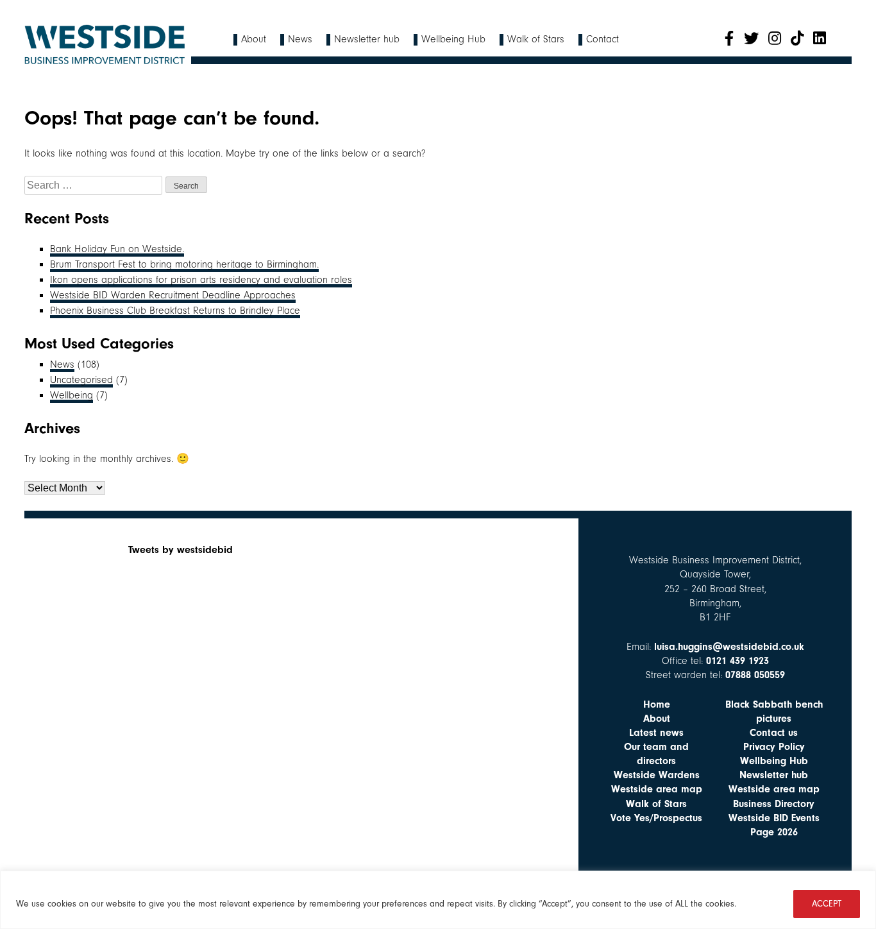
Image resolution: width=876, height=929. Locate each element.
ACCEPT (826, 903)
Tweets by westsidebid (180, 550)
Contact (602, 39)
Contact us (774, 732)
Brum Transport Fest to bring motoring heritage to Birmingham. (184, 264)
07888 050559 (755, 675)
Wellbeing (71, 395)
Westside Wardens (657, 775)
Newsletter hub (367, 39)
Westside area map (656, 789)
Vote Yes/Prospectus (656, 818)
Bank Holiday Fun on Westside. (117, 249)
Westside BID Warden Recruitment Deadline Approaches (173, 295)
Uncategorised (81, 380)
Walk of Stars (535, 39)
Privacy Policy (774, 747)
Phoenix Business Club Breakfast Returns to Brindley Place (175, 310)
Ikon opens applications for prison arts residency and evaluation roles (201, 280)
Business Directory (773, 804)
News (300, 39)
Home (656, 704)
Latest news (656, 732)
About (253, 39)
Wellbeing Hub (453, 39)
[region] (438, 900)
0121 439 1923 (737, 661)
